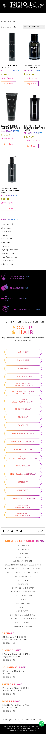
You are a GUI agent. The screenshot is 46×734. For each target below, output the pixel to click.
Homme (5, 246)
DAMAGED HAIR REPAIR (23, 433)
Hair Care (5, 242)
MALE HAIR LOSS (23, 623)
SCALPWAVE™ (23, 490)
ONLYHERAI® (23, 360)
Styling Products (9, 250)
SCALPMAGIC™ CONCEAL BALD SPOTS (23, 385)
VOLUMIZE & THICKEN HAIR (23, 498)
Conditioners (7, 232)
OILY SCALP (23, 417)
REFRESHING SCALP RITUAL (23, 442)
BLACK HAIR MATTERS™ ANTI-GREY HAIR (23, 393)
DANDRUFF (23, 425)
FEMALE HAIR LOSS (23, 626)
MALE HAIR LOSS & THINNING (23, 507)
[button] (4, 5)
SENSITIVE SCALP (23, 409)
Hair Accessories (9, 257)
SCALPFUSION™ (23, 557)
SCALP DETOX (23, 600)
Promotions (7, 261)
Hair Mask (6, 235)
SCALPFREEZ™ (23, 466)
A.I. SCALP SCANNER (23, 377)
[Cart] (43, 5)
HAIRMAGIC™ (23, 352)
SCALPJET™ (23, 482)
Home (3, 22)
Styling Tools (7, 253)
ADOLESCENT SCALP (23, 450)
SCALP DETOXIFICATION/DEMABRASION (23, 458)
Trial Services (7, 264)
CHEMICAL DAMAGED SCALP (23, 474)
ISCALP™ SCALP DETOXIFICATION (23, 401)
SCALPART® (23, 368)
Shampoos (6, 228)
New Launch (7, 224)
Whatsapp (41, 724)
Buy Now (8, 84)
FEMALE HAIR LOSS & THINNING (23, 515)
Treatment (6, 239)
